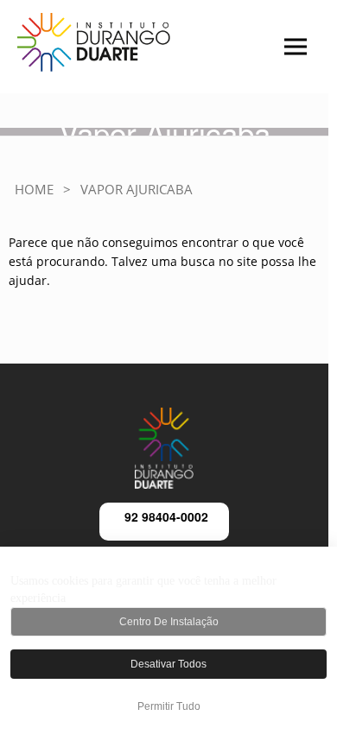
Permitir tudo (168, 706)
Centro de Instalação (169, 622)
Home (34, 189)
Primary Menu (267, 56)
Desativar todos (168, 664)
